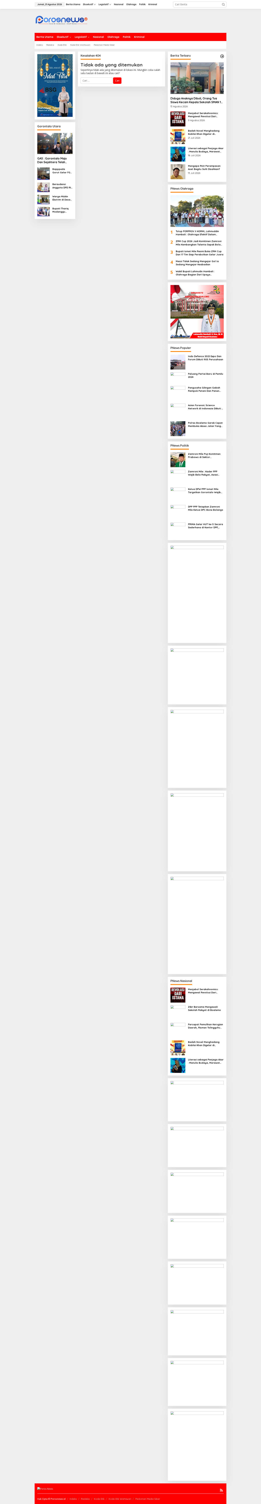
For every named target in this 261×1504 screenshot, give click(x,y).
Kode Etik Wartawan (120, 1498)
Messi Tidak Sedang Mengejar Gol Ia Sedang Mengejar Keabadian (197, 263)
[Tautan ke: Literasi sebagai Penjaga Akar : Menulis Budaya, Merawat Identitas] (177, 154)
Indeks (73, 1498)
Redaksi (85, 1498)
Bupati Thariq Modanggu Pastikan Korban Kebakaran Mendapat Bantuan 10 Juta (62, 210)
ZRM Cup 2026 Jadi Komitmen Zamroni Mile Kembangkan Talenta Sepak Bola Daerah (198, 243)
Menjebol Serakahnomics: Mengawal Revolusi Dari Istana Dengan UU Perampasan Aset (203, 115)
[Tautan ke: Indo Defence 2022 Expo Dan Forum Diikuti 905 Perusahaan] (177, 361)
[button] (223, 4)
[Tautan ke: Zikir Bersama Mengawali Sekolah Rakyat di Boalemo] (177, 1012)
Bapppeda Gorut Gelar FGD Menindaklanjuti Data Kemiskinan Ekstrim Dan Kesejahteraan (62, 171)
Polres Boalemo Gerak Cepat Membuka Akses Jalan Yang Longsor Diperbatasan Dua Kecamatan (205, 424)
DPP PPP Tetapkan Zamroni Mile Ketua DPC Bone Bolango (205, 508)
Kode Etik (99, 1498)
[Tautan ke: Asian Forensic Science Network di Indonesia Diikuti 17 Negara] (177, 410)
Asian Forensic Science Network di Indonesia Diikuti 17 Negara (206, 407)
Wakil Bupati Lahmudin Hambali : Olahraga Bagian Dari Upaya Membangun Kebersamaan (195, 273)
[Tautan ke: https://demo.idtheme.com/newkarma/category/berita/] (222, 56)
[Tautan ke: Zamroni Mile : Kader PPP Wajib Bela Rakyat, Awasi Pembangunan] (177, 477)
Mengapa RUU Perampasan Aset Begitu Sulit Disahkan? (204, 167)
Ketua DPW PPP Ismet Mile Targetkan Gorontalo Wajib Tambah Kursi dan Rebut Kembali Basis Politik (204, 491)
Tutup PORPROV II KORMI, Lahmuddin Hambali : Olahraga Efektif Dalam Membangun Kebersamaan (197, 233)
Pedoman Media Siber (147, 1498)
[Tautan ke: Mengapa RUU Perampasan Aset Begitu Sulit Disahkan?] (177, 171)
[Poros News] (61, 21)
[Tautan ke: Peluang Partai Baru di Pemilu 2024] (177, 377)
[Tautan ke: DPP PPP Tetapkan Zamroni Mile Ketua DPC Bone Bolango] (177, 512)
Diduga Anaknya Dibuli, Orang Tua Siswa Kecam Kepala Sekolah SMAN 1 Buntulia (195, 100)
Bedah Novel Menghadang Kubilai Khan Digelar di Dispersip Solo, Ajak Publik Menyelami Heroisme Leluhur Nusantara (205, 132)
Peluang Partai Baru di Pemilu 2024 (205, 375)
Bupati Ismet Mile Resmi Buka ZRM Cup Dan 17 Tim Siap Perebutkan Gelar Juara (199, 253)
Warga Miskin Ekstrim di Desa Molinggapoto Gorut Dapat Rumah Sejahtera (61, 198)
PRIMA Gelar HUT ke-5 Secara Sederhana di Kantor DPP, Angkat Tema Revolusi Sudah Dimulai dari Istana (205, 526)
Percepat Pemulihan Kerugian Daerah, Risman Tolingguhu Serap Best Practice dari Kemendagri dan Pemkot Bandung (205, 1026)
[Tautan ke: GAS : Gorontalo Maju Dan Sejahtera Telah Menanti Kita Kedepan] (55, 143)
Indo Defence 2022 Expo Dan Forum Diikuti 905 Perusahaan (205, 358)
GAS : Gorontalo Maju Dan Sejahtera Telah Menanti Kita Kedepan (52, 160)
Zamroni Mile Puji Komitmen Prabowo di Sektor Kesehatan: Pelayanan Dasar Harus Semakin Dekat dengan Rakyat (205, 455)
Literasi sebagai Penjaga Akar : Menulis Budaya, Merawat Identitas (206, 150)
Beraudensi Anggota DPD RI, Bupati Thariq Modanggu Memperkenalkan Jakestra (62, 186)
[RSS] (221, 1490)
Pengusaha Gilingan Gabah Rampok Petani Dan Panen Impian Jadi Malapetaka (204, 389)
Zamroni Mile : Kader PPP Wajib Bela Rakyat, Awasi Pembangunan (203, 473)
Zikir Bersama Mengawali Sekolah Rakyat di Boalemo (204, 1008)
